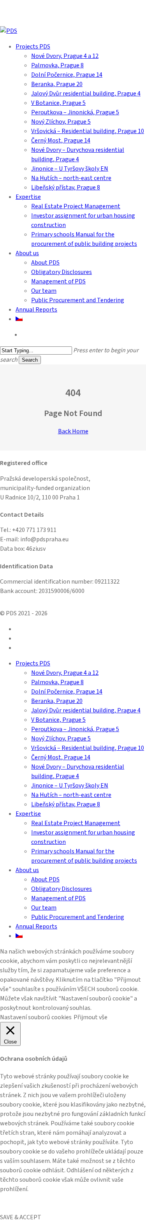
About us (27, 870)
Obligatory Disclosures (61, 889)
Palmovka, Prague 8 (57, 682)
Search (30, 360)
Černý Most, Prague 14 (60, 757)
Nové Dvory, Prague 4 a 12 (65, 673)
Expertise (28, 813)
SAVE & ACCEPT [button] (20, 1217)
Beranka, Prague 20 (57, 701)
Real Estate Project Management (75, 823)
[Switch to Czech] (19, 319)
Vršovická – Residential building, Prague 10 (87, 748)
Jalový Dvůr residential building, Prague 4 (86, 710)
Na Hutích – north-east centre (71, 795)
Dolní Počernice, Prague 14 (66, 691)
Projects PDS (33, 663)
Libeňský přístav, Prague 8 (65, 804)
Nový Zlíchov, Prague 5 (61, 738)
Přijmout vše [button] (90, 1017)
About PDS (45, 879)
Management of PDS (58, 898)
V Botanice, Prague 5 (58, 720)
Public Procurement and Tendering (77, 917)
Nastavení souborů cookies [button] (36, 1017)
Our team (43, 907)
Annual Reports (36, 926)
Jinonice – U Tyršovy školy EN (69, 785)
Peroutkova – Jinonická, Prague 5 (75, 729)
